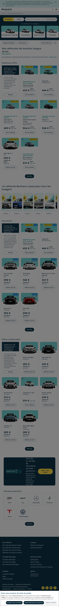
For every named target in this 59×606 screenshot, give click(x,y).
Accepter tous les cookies (14, 602)
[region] (29, 598)
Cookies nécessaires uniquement (34, 602)
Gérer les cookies (51, 602)
